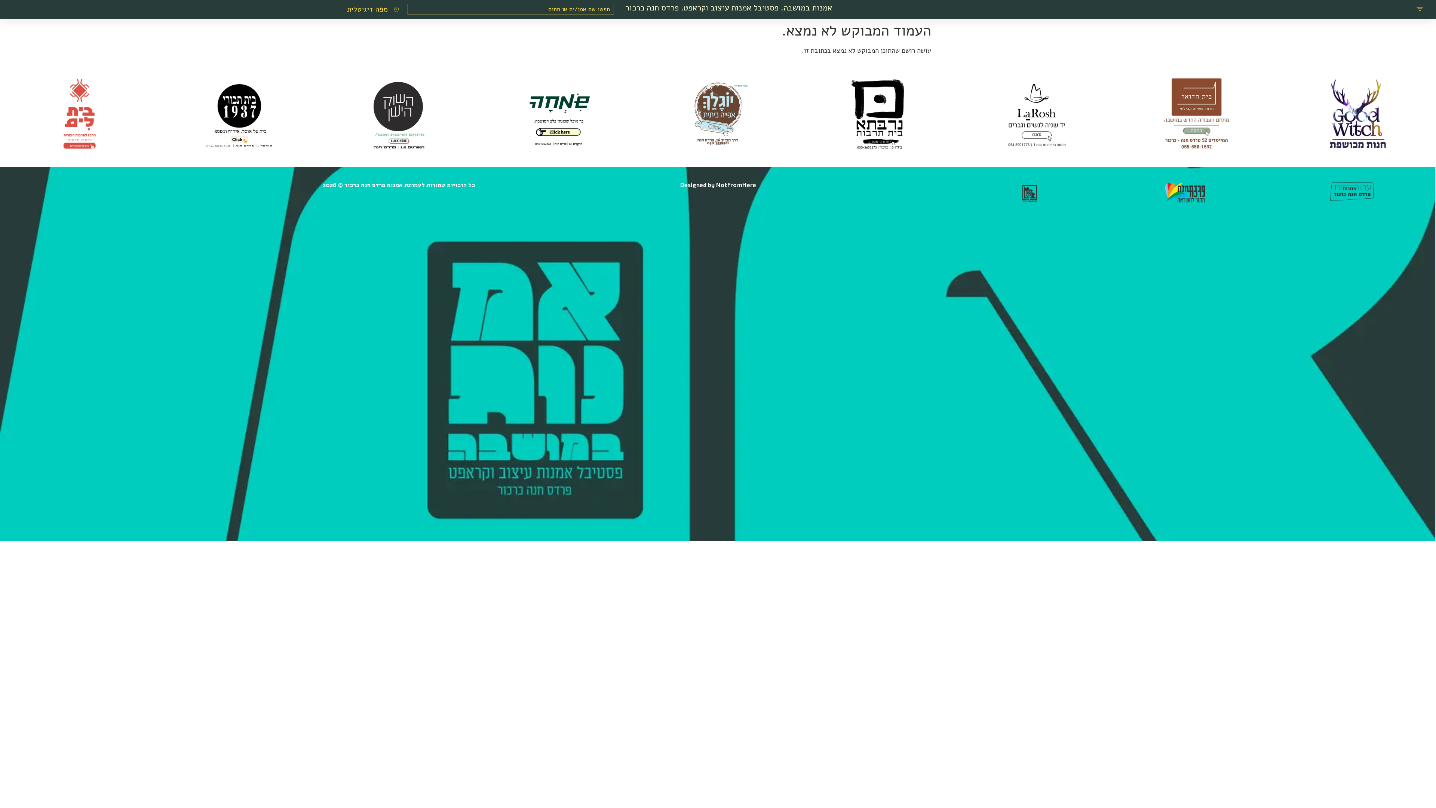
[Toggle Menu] (1420, 9)
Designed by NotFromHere (718, 185)
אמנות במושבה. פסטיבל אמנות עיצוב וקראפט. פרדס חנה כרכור (728, 7)
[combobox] (511, 9)
